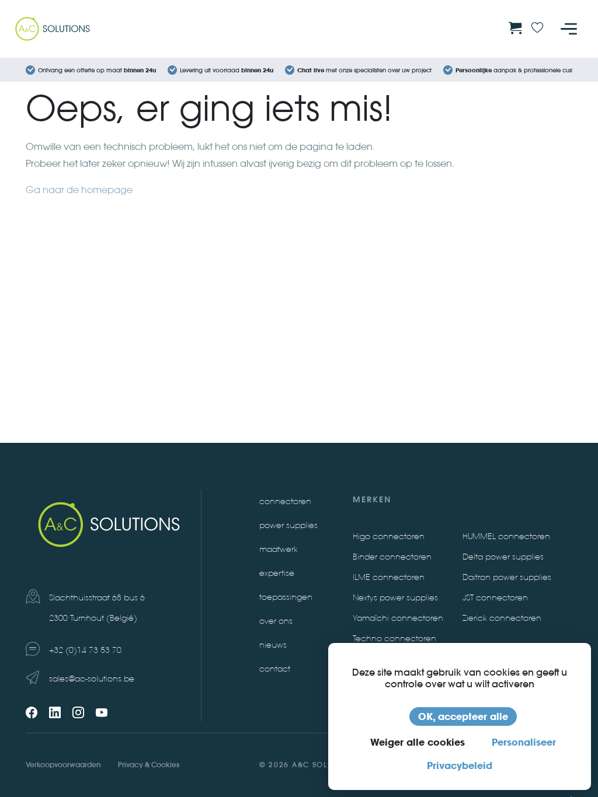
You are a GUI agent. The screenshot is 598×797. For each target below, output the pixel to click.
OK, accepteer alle (463, 716)
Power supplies (288, 525)
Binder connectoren (392, 557)
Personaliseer (524, 742)
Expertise (276, 573)
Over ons (276, 621)
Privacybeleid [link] (459, 765)
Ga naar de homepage (79, 189)
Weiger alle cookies (417, 742)
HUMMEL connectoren (506, 536)
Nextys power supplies (395, 598)
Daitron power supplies (507, 577)
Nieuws (273, 645)
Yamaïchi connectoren (398, 618)
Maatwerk (278, 549)
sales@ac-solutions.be (91, 679)
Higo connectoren (389, 536)
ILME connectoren (389, 577)
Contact (274, 669)
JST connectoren (495, 598)
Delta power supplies (503, 557)
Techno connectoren (394, 639)
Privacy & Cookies (148, 764)
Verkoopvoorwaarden (63, 764)
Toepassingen (285, 597)
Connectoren (285, 501)
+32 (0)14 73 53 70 (85, 650)
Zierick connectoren (502, 618)
